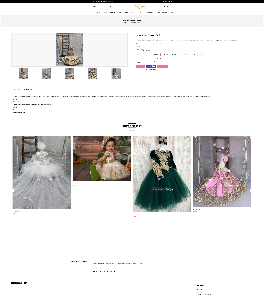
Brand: (137, 43)
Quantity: (138, 59)
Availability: (138, 46)
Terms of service (126, 263)
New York (165, 1)
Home (124, 22)
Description (16, 89)
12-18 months (175, 54)
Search (95, 263)
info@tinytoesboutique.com (108, 1)
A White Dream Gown (20, 211)
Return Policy (108, 263)
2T (128, 22)
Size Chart (119, 263)
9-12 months (165, 54)
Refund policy (133, 263)
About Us (114, 263)
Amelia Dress (197, 209)
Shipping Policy (101, 263)
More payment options (151, 69)
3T (185, 54)
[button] (194, 50)
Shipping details (29, 89)
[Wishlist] (168, 6)
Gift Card (140, 263)
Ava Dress (76, 183)
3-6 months (156, 54)
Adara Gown (137, 215)
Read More (17, 263)
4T (190, 54)
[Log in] (165, 6)
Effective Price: (139, 49)
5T (194, 54)
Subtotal (138, 62)
